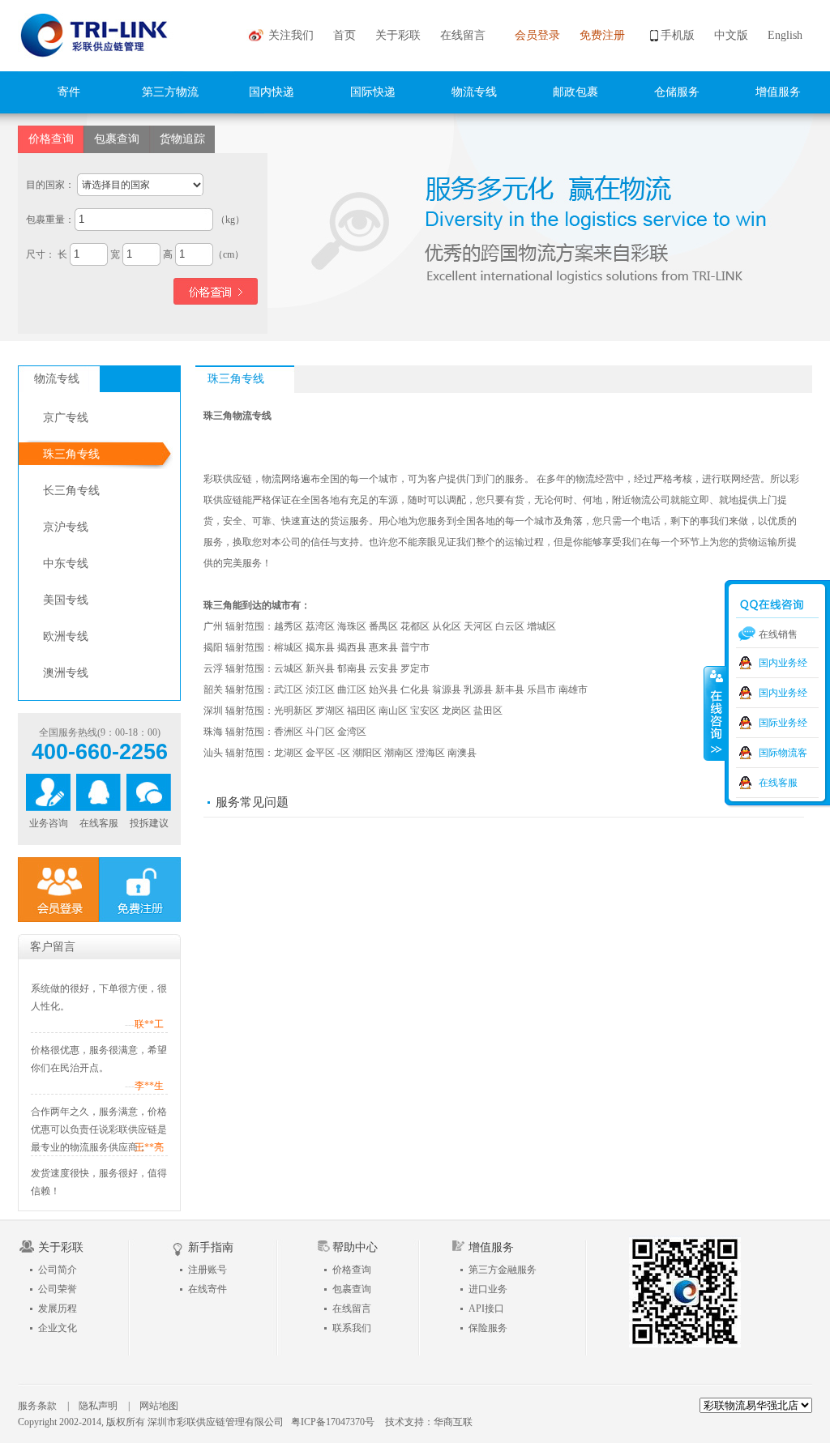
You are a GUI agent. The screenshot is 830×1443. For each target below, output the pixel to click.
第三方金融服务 (502, 1269)
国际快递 (373, 92)
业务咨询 (48, 823)
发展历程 (57, 1308)
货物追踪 (182, 139)
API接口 (486, 1308)
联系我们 (351, 1328)
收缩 (715, 713)
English (785, 35)
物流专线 (474, 92)
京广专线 (65, 418)
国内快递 (271, 92)
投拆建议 (149, 823)
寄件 (69, 92)
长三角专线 (71, 491)
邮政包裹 (575, 92)
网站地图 (158, 1405)
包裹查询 (116, 139)
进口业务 (487, 1289)
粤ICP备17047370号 (332, 1422)
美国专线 (65, 600)
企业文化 (57, 1328)
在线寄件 (207, 1289)
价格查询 (51, 139)
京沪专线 (65, 527)
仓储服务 (677, 92)
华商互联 (453, 1422)
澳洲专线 (65, 673)
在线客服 (98, 823)
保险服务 (487, 1328)
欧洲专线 (65, 636)
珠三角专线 (71, 454)
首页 (344, 35)
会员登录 (537, 35)
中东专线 (65, 563)
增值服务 (778, 92)
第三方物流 (170, 92)
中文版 (731, 35)
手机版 (678, 35)
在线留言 (463, 35)
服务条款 (37, 1405)
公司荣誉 (57, 1289)
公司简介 (57, 1269)
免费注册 (602, 35)
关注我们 (291, 35)
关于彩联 (398, 35)
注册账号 (207, 1269)
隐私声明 (98, 1405)
